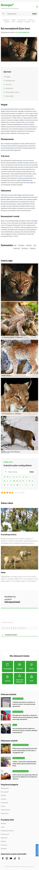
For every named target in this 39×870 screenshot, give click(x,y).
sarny (15, 197)
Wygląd (7, 77)
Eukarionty (17, 248)
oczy (10, 122)
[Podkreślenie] (7, 628)
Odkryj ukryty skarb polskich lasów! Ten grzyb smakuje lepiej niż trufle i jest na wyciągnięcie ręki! (25, 750)
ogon (22, 111)
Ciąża (35, 223)
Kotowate (27, 21)
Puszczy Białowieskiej (7, 148)
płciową (33, 232)
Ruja (2, 221)
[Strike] (9, 628)
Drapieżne (20, 21)
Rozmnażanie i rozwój (12, 92)
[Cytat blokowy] (16, 628)
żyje (10, 236)
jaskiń (25, 173)
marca (4, 223)
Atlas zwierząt (22, 20)
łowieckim (29, 169)
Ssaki (13, 21)
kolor (19, 126)
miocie (16, 225)
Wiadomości (5, 788)
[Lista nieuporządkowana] (13, 628)
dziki (27, 197)
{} (22, 628)
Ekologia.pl (6, 20)
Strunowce (31, 20)
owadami (20, 199)
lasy (27, 160)
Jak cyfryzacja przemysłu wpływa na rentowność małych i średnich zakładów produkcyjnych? (25, 730)
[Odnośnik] (20, 628)
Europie (22, 143)
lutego (35, 221)
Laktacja (22, 227)
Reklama (3, 841)
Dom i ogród (5, 792)
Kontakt (3, 823)
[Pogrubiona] (3, 628)
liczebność (26, 148)
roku (22, 232)
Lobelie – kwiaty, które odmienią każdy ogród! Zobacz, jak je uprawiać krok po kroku (24, 763)
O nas (2, 827)
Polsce (15, 146)
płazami (3, 199)
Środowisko (4, 802)
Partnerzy (4, 845)
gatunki (3, 204)
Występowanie (10, 80)
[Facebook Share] (23, 596)
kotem (16, 109)
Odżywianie (9, 88)
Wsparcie (4, 848)
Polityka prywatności (7, 830)
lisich (13, 176)
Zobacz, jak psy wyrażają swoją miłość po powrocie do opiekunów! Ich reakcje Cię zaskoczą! (25, 777)
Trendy (3, 806)
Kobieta (3, 795)
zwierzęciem (29, 176)
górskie (3, 162)
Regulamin (4, 838)
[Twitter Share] (28, 596)
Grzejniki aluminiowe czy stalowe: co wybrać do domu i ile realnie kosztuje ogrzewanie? (24, 704)
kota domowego (28, 182)
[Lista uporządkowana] (11, 628)
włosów (32, 124)
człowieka (20, 162)
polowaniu (24, 201)
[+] (24, 628)
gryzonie (3, 197)
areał (5, 171)
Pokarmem (4, 195)
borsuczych (19, 176)
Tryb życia (8, 84)
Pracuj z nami (5, 834)
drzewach (20, 167)
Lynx (33, 21)
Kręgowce (7, 21)
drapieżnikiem (25, 204)
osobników (5, 169)
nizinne (31, 160)
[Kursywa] (5, 628)
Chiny (8, 146)
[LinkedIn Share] (23, 601)
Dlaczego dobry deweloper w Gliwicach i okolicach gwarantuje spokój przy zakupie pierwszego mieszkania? (25, 717)
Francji (3, 146)
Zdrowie (3, 799)
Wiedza (13, 20)
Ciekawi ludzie (5, 810)
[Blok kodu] (18, 628)
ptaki (11, 197)
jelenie (20, 197)
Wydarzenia (4, 813)
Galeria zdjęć (9, 96)
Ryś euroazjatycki (6, 109)
